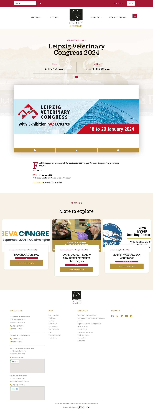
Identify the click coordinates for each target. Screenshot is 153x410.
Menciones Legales (79, 403)
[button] (34, 150)
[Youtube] (126, 316)
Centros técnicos (117, 17)
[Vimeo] (131, 316)
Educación (95, 17)
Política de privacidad (92, 403)
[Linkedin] (121, 316)
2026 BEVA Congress (26, 254)
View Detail (26, 263)
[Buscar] (25, 3)
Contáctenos (38, 182)
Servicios (54, 17)
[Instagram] (117, 316)
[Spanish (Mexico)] (130, 3)
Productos (36, 17)
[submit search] (40, 3)
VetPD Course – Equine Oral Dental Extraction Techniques (77, 258)
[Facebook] (112, 316)
